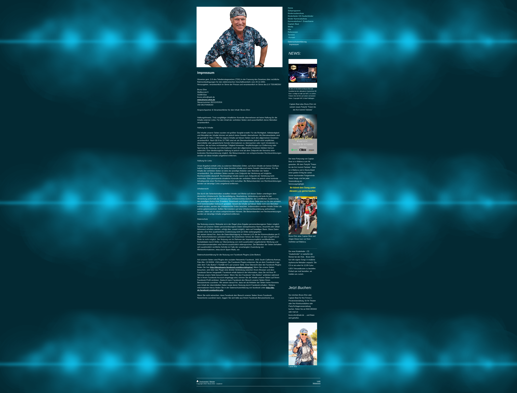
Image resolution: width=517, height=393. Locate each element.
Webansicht (316, 383)
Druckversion (204, 381)
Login (318, 381)
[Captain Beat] (303, 344)
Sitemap (212, 381)
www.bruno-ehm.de (206, 100)
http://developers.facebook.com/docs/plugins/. (231, 267)
